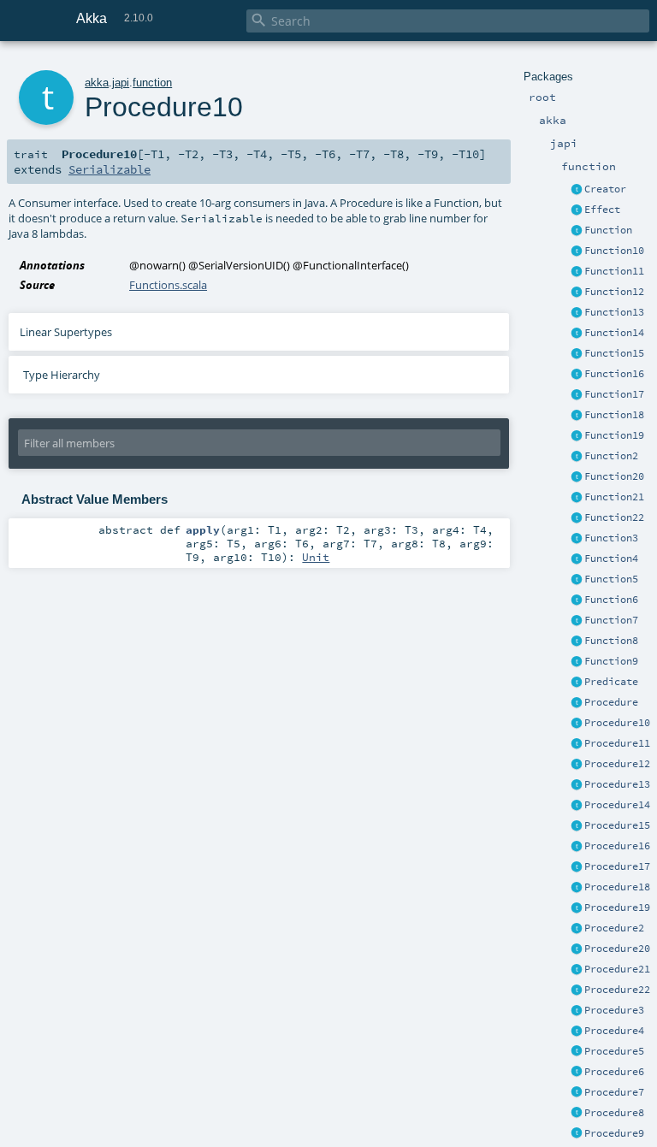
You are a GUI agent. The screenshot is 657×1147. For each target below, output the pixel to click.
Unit (315, 557)
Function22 (614, 517)
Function (608, 230)
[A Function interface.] (576, 231)
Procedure (611, 702)
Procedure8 (614, 1113)
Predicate (611, 682)
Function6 (611, 600)
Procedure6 (614, 1072)
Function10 (614, 251)
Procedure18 (617, 887)
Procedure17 (617, 866)
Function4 (611, 559)
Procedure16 (617, 846)
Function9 (611, 661)
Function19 (614, 435)
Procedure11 (617, 743)
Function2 (611, 456)
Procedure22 (617, 990)
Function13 (614, 312)
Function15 (614, 353)
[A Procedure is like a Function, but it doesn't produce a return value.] (576, 703)
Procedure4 (614, 1031)
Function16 (614, 374)
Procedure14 (617, 805)
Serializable (109, 169)
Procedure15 (617, 825)
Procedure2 (614, 928)
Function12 (614, 292)
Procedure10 (617, 723)
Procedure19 (617, 907)
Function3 (611, 538)
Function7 (611, 620)
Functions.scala (168, 285)
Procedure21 (617, 969)
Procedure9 (614, 1133)
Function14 (614, 333)
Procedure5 (614, 1051)
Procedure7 (614, 1092)
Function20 (614, 476)
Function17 (614, 394)
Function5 (611, 579)
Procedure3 (614, 1010)
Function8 (611, 641)
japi (120, 82)
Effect (602, 210)
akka (97, 82)
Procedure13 (617, 784)
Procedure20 (617, 949)
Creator (605, 189)
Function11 (614, 271)
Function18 (614, 415)
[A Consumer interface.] (576, 723)
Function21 (614, 497)
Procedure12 (617, 764)
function (152, 82)
